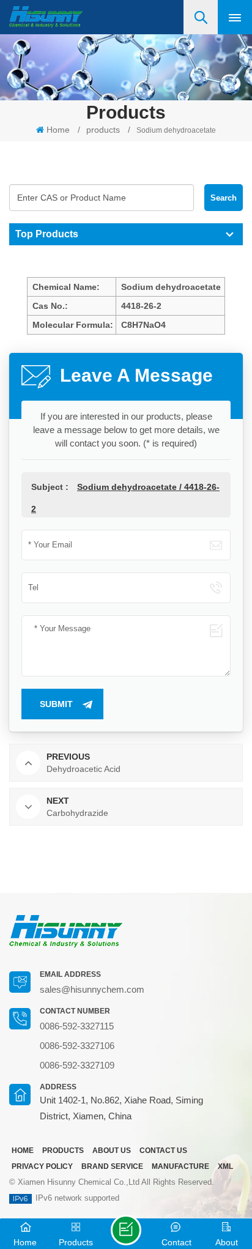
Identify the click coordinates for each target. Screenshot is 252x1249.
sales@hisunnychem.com (92, 989)
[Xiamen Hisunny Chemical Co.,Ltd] (46, 17)
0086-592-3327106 (77, 1045)
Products (63, 1150)
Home (58, 130)
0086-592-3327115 (77, 1026)
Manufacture (180, 1166)
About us (111, 1150)
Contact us (163, 1150)
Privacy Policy (42, 1166)
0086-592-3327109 (77, 1065)
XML (225, 1166)
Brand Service (112, 1166)
